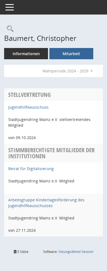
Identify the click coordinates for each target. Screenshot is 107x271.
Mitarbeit (71, 53)
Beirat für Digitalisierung (31, 168)
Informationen (26, 53)
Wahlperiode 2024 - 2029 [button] (66, 71)
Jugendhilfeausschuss (28, 107)
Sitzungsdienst (75, 251)
